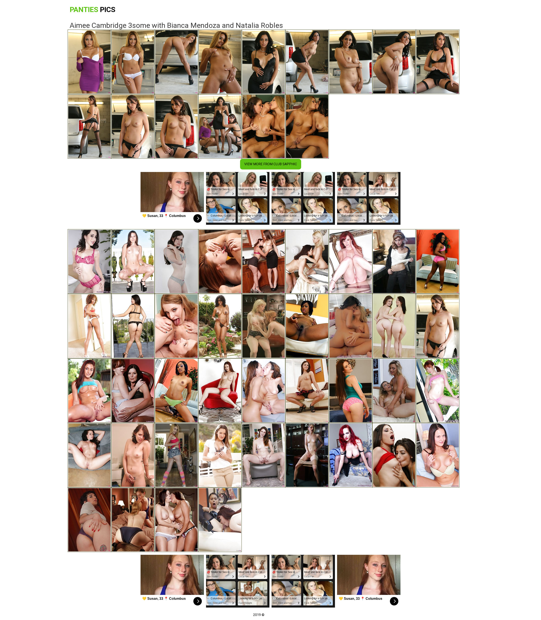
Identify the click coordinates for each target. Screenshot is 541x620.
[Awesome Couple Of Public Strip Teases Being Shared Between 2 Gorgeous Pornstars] (133, 261)
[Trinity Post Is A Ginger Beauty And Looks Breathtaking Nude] (437, 390)
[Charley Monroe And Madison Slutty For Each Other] (394, 390)
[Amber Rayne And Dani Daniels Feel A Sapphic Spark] (263, 261)
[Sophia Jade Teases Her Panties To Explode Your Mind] (133, 326)
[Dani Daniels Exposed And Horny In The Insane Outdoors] (220, 455)
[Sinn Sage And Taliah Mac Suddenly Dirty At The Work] (176, 261)
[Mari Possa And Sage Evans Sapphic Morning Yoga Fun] (220, 261)
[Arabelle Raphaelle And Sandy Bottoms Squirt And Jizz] (89, 519)
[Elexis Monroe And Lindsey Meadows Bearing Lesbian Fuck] (437, 455)
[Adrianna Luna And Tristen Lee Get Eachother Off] (307, 390)
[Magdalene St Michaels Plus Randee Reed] (307, 261)
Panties (92, 9)
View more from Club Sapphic (270, 164)
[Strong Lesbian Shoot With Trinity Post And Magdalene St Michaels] (133, 390)
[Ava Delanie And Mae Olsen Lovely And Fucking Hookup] (176, 455)
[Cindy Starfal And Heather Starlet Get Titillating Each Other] (350, 326)
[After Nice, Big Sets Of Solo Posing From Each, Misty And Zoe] (89, 326)
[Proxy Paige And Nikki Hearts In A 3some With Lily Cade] (394, 261)
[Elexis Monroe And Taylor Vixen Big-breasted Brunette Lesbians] (176, 519)
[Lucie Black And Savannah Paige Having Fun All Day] (89, 455)
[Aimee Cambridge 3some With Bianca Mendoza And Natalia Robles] (437, 326)
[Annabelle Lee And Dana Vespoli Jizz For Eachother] (220, 519)
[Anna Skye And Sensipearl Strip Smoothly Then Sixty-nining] (394, 326)
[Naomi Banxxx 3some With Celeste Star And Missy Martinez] (220, 326)
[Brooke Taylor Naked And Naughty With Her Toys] (176, 390)
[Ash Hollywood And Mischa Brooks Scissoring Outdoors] (89, 390)
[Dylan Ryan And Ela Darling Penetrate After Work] (307, 455)
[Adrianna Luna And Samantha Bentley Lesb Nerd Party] (350, 390)
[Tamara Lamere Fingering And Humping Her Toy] (307, 326)
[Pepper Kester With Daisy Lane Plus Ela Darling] (176, 326)
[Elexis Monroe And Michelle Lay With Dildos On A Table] (263, 390)
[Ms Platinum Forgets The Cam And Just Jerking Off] (437, 261)
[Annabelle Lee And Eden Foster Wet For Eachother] (133, 455)
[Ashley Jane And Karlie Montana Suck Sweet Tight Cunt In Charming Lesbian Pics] (220, 390)
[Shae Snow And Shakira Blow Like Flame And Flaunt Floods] (263, 455)
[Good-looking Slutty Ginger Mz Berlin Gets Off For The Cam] (350, 455)
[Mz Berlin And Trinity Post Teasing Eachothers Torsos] (350, 261)
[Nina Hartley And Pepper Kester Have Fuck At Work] (263, 326)
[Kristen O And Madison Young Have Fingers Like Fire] (133, 519)
